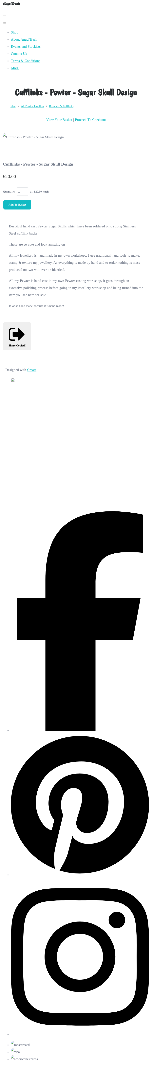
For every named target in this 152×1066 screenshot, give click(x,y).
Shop (14, 32)
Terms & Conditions (25, 61)
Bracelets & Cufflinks (61, 106)
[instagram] (80, 1034)
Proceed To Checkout (90, 120)
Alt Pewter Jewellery (32, 106)
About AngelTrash (24, 39)
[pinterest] (80, 875)
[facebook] (80, 730)
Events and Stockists (26, 46)
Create (31, 370)
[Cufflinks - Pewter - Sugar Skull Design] (10, 150)
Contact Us (19, 54)
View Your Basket (59, 120)
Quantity (8, 191)
